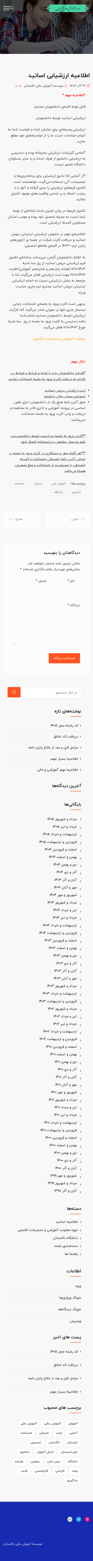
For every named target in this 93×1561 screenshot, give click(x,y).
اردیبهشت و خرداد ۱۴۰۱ (60, 1122)
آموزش (73, 1424)
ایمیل (41, 581)
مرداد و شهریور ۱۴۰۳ (62, 986)
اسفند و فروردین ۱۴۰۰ (61, 1137)
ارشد (59, 1433)
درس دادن (53, 1461)
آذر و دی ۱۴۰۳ (66, 963)
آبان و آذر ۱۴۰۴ (66, 880)
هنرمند (18, 1461)
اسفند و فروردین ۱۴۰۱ (61, 1046)
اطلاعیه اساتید (67, 1222)
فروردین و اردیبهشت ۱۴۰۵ (58, 842)
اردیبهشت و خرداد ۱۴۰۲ (60, 1031)
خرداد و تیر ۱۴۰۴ (65, 917)
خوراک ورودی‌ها (70, 1297)
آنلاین (73, 1433)
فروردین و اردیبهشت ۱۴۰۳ (58, 1001)
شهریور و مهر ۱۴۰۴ (63, 895)
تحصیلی (35, 1442)
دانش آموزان (45, 1452)
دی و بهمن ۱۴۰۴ (65, 864)
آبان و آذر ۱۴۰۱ (66, 1077)
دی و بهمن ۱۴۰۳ (65, 955)
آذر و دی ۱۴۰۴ (66, 872)
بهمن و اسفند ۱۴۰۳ (63, 948)
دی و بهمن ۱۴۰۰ (65, 1153)
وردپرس (75, 1321)
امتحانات (19, 484)
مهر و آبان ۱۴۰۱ (66, 1084)
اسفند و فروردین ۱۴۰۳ (61, 940)
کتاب (24, 1471)
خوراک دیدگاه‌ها (69, 1309)
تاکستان (54, 1442)
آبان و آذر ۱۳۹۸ (65, 1190)
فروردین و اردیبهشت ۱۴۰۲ (58, 1039)
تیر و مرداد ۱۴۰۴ (65, 910)
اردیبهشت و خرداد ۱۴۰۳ (60, 993)
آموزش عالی (59, 484)
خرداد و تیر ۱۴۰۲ (65, 1024)
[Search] (14, 692)
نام (71, 581)
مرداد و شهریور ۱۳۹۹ (62, 1183)
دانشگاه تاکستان (65, 1238)
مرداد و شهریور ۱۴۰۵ (62, 819)
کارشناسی (41, 1471)
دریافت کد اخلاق (66, 736)
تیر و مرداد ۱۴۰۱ (66, 1107)
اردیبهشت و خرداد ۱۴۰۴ (60, 925)
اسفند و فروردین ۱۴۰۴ (61, 849)
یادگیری (72, 1480)
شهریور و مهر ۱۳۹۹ (63, 1175)
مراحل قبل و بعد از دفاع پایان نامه (53, 747)
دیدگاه (74, 605)
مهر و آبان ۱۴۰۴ (65, 887)
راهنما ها (71, 1254)
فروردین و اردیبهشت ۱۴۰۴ (58, 933)
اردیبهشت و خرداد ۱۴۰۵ (60, 834)
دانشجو (76, 492)
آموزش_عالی (52, 1424)
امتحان (38, 484)
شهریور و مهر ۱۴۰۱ (64, 1092)
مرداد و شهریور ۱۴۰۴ (62, 902)
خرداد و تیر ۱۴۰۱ (65, 1115)
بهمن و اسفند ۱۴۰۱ (63, 1054)
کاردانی (59, 1471)
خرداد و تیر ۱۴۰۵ (65, 826)
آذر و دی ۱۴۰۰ (67, 1160)
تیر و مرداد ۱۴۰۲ (65, 1016)
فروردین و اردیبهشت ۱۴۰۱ (58, 1130)
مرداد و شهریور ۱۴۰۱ (63, 1100)
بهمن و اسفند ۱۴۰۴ (63, 857)
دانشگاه (58, 492)
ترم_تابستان (69, 1452)
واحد (75, 1471)
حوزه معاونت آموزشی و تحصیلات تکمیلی (48, 1230)
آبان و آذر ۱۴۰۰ (66, 1168)
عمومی (35, 1461)
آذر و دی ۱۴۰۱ (67, 1069)
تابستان (72, 1442)
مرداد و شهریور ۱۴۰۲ (62, 1009)
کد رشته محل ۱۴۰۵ (64, 725)
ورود (78, 1286)
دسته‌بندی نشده (66, 1246)
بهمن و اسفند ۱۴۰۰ (63, 1145)
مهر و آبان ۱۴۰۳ (65, 978)
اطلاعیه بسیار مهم (64, 758)
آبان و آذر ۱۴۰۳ (65, 971)
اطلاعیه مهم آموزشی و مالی (57, 769)
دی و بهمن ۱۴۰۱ (66, 1062)
